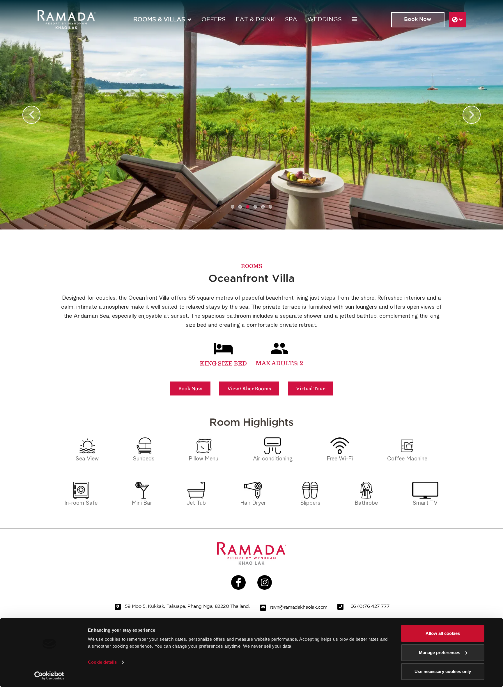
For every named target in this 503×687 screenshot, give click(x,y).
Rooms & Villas (159, 19)
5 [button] (263, 207)
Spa (291, 19)
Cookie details (102, 662)
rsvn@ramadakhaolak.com (298, 607)
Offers (213, 19)
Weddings (324, 19)
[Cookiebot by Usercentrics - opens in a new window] (49, 675)
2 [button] (240, 207)
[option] (251, 114)
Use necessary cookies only (443, 671)
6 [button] (270, 207)
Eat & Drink (255, 19)
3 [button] (247, 207)
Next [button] (472, 115)
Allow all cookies (443, 633)
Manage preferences (439, 652)
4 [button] (255, 207)
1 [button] (232, 207)
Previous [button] (31, 115)
